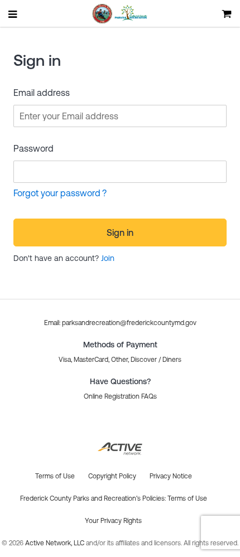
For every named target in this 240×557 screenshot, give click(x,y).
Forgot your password (56, 193)
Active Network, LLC (55, 543)
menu (13, 14)
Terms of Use (187, 498)
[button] (120, 323)
